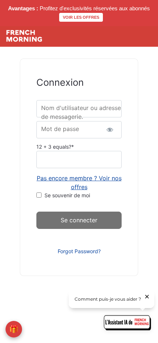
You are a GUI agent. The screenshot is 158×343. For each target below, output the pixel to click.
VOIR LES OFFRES (81, 17)
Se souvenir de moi (67, 195)
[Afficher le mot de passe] (110, 129)
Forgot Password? (79, 251)
